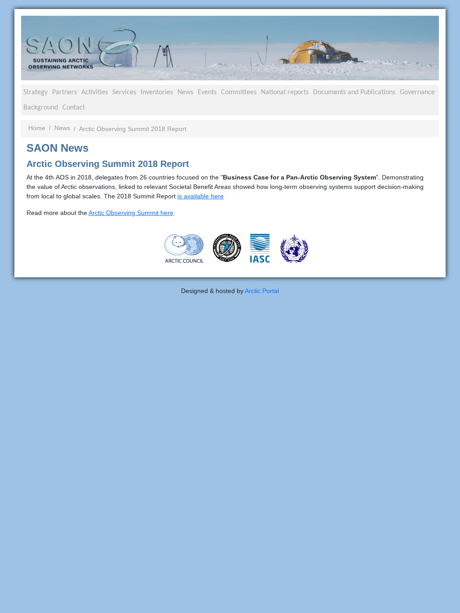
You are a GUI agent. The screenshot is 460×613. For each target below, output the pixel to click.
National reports (285, 92)
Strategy (35, 92)
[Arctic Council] (184, 247)
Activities (94, 92)
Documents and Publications (354, 92)
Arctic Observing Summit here (130, 212)
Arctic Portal (262, 290)
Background (40, 107)
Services (124, 92)
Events (207, 92)
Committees (239, 92)
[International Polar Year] (227, 247)
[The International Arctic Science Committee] (260, 247)
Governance (417, 92)
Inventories (157, 92)
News (185, 92)
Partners (64, 92)
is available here (200, 196)
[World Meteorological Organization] (294, 247)
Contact (73, 107)
